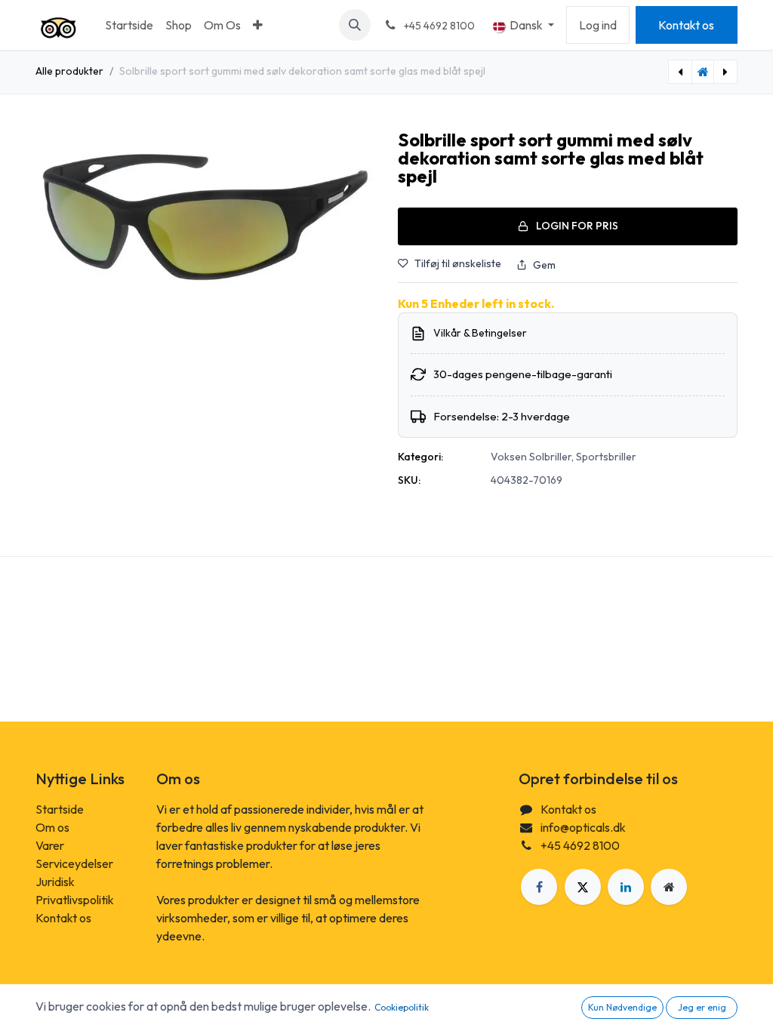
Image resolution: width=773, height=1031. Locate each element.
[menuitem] (129, 25)
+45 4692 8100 (580, 845)
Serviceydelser (74, 863)
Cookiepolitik (401, 1007)
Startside (59, 809)
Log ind (598, 24)
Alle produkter (69, 71)
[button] (355, 25)
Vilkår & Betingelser (480, 333)
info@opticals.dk (583, 827)
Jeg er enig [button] (702, 1007)
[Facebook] (539, 887)
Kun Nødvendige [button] (622, 1007)
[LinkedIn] (626, 887)
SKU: (409, 480)
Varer (49, 845)
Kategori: (420, 456)
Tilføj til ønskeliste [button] (457, 263)
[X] (583, 887)
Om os (52, 827)
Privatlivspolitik (74, 899)
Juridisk (55, 881)
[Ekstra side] (669, 887)
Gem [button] (544, 265)
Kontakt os (686, 24)
